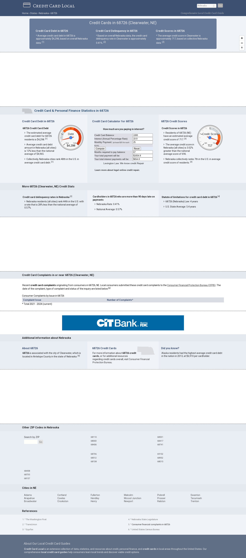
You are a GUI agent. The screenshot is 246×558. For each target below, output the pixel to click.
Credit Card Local (54, 5)
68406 (94, 444)
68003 (94, 441)
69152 (160, 454)
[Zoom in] (241, 38)
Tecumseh (196, 498)
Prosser (161, 498)
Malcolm (128, 495)
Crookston (62, 501)
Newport (128, 501)
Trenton (195, 501)
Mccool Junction (132, 498)
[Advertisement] (123, 79)
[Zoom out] (241, 43)
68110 (94, 437)
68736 (94, 454)
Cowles (61, 498)
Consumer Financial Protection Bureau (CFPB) (191, 285)
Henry (94, 501)
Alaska (165, 353)
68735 (27, 474)
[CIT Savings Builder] (123, 329)
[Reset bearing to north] (241, 47)
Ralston (161, 501)
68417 (160, 441)
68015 (160, 461)
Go (220, 5)
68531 (160, 437)
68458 (27, 471)
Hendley (95, 498)
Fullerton (95, 495)
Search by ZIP (31, 437)
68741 (160, 444)
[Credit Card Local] (28, 5)
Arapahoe (29, 498)
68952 (160, 458)
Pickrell (161, 495)
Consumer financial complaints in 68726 (151, 524)
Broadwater (30, 501)
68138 (94, 461)
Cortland (61, 495)
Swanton (195, 495)
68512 (94, 458)
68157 (27, 478)
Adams (28, 495)
